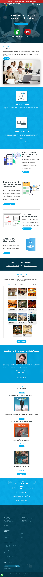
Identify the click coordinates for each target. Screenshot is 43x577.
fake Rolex (36, 48)
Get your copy (7, 253)
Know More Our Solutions (13, 265)
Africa (9, 284)
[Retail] (27, 31)
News (22, 536)
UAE (15, 284)
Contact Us (22, 537)
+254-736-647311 (12, 550)
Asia (28, 284)
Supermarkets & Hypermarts (8, 524)
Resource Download (7, 538)
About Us (22, 533)
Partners (22, 534)
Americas (21, 284)
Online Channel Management (8, 518)
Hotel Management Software (8, 513)
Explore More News (21, 474)
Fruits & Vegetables (24, 524)
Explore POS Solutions (21, 141)
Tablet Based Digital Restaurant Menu (27, 518)
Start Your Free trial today (30, 265)
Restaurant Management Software (27, 513)
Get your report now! (26, 228)
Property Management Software (27, 575)
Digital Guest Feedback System (9, 521)
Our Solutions (6, 534)
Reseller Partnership (24, 538)
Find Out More (25, 171)
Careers (5, 537)
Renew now (24, 1)
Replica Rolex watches (20, 48)
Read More (7, 58)
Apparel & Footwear (7, 526)
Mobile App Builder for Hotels (26, 521)
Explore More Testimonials (21, 377)
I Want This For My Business (9, 204)
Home (5, 533)
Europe (34, 284)
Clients (5, 536)
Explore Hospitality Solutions (21, 112)
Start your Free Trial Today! (21, 23)
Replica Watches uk (27, 49)
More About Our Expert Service (21, 500)
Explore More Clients (21, 341)
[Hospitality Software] (17, 31)
